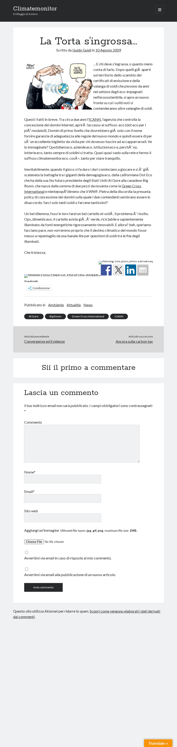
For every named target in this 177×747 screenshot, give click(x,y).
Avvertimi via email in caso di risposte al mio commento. (68, 558)
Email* (29, 491)
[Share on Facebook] (106, 270)
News (88, 305)
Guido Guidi (81, 50)
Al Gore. (34, 316)
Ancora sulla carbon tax (134, 341)
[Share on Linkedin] (130, 270)
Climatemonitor (35, 8)
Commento (33, 422)
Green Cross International (88, 316)
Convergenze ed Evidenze (44, 341)
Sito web (31, 511)
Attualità (74, 305)
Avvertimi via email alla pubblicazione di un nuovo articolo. (70, 574)
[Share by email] (142, 270)
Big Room (55, 316)
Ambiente (56, 305)
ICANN (95, 119)
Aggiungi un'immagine (80, 530)
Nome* (29, 472)
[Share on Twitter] (118, 270)
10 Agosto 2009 (108, 50)
